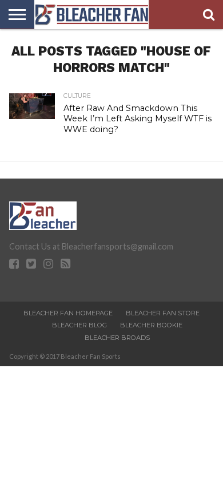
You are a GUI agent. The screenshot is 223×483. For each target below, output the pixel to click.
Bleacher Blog (79, 325)
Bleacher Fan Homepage (68, 313)
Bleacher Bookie (151, 325)
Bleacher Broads (117, 338)
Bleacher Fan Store (163, 313)
